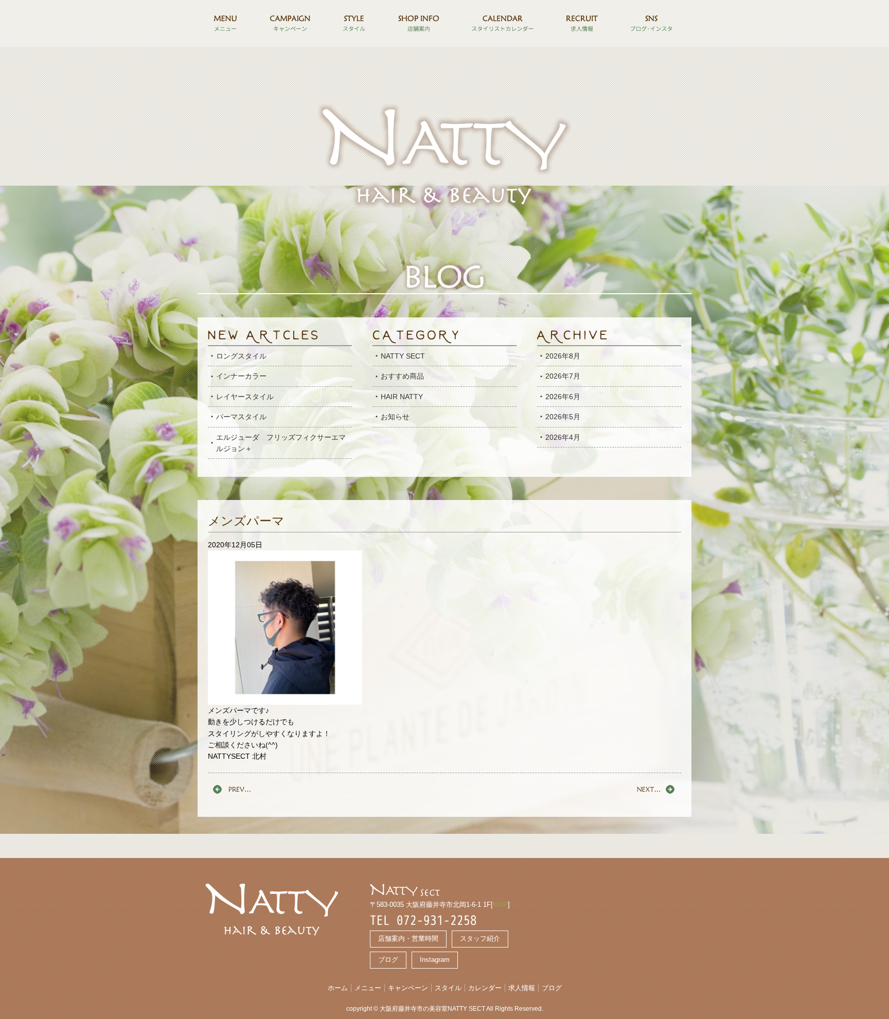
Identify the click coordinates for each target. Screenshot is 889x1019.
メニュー (367, 988)
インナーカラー (241, 376)
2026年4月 (562, 437)
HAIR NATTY (402, 396)
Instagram (435, 959)
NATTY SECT (403, 356)
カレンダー (485, 988)
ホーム (338, 988)
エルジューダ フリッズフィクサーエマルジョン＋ (281, 443)
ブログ (388, 959)
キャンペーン (408, 988)
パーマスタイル (241, 417)
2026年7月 (562, 376)
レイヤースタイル (245, 396)
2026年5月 (562, 417)
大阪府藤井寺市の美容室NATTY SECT (432, 1008)
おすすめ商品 (402, 376)
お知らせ (395, 417)
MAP (500, 904)
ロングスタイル (241, 356)
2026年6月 (562, 396)
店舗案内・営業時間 (408, 938)
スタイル (448, 988)
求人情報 (521, 988)
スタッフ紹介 (480, 938)
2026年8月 (562, 356)
